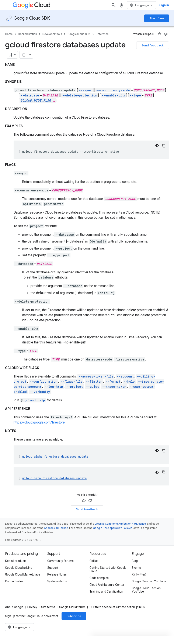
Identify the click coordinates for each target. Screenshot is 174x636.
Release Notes (57, 574)
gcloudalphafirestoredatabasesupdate (55, 456)
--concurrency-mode (113, 90)
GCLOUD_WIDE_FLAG (35, 100)
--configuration (43, 381)
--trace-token (114, 387)
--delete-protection (79, 95)
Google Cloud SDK (32, 18)
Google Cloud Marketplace (22, 574)
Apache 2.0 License (56, 528)
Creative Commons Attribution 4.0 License (120, 523)
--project (74, 387)
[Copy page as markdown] (23, 54)
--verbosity (40, 392)
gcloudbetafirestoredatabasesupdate (54, 478)
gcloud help (34, 400)
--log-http (54, 387)
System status (57, 581)
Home (9, 34)
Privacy (32, 607)
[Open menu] (7, 5)
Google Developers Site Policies (112, 528)
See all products (16, 561)
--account (125, 376)
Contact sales (14, 581)
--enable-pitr (113, 95)
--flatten (94, 381)
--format (112, 381)
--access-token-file (96, 376)
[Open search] (113, 5)
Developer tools (52, 34)
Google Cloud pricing (18, 567)
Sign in (164, 5)
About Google (14, 607)
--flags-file (71, 381)
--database (29, 95)
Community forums (60, 561)
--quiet (92, 387)
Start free (156, 18)
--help (129, 381)
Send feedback (153, 45)
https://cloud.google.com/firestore (39, 422)
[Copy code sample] (163, 145)
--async (85, 90)
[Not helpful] (166, 34)
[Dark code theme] (157, 145)
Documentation (27, 34)
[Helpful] (159, 34)
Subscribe (74, 616)
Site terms (48, 607)
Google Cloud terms (72, 607)
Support (52, 567)
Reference (102, 34)
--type (135, 95)
